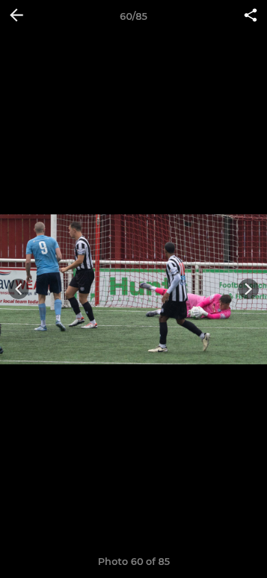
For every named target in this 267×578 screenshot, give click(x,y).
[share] (250, 16)
